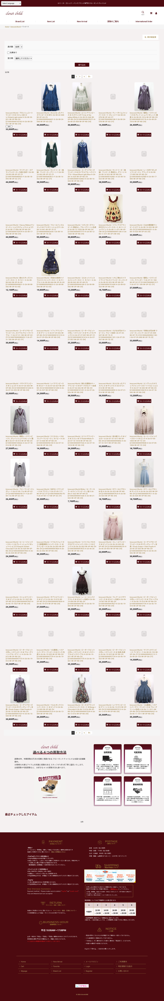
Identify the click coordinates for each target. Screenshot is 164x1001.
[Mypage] (156, 13)
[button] (143, 13)
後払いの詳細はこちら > (58, 852)
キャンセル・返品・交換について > (64, 910)
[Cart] (151, 13)
